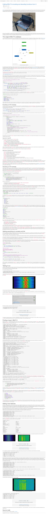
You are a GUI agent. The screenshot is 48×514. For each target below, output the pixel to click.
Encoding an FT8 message (9, 104)
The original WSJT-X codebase (12, 37)
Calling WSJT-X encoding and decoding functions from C (20, 4)
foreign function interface (35, 67)
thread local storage (17, 206)
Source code (6, 510)
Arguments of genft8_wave (8, 150)
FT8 (12, 11)
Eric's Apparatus (3, 0)
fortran (8, 7)
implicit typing (26, 388)
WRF (44, 66)
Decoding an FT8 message (9, 166)
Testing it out (6, 266)
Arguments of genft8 (7, 138)
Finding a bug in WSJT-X (10, 320)
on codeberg (15, 511)
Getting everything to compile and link (14, 231)
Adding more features (9, 403)
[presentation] (40, 163)
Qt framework (43, 38)
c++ (10, 7)
